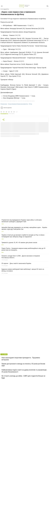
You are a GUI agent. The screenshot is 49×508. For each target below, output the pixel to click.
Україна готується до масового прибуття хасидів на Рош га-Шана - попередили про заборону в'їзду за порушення (23, 236)
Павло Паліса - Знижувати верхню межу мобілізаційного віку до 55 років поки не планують (23, 249)
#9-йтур (30, 104)
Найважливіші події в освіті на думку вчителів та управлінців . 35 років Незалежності (24, 371)
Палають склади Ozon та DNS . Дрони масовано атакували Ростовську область (21, 256)
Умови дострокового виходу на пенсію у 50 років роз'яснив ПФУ (23, 365)
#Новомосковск (4, 104)
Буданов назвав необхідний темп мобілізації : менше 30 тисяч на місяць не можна (23, 270)
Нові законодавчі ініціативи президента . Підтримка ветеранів (21, 359)
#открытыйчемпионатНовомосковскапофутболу (18, 104)
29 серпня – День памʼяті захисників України (16, 263)
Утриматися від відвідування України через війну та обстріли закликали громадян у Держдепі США (22, 221)
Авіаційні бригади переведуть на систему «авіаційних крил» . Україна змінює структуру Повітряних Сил (24, 228)
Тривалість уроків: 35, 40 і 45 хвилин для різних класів (19, 242)
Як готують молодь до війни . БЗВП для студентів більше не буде (23, 377)
